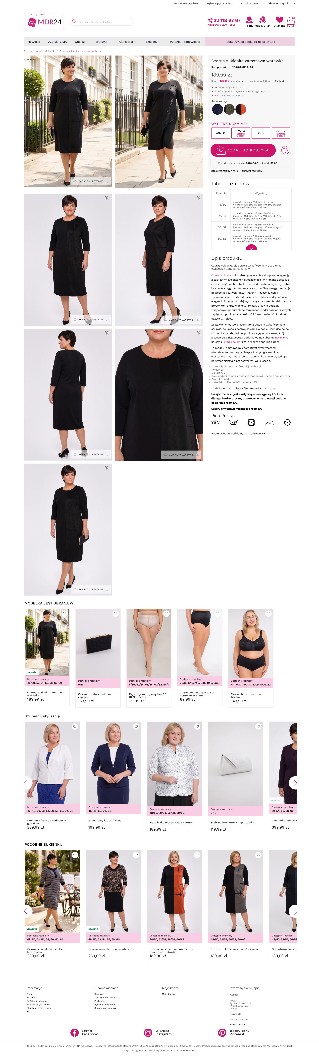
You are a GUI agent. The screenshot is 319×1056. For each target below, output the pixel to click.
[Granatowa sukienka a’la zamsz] (217, 109)
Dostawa (99, 994)
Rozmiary (32, 997)
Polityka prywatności (38, 1004)
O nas (30, 994)
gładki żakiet (232, 341)
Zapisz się (280, 81)
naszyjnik (281, 337)
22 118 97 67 (227, 20)
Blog (29, 1011)
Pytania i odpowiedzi (106, 1004)
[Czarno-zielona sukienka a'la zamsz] (229, 109)
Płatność (99, 1001)
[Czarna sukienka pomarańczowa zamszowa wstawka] (240, 109)
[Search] (74, 21)
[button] (26, 783)
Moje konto (168, 994)
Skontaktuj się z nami (39, 1008)
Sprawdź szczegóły (252, 171)
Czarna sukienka (222, 275)
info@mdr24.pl (237, 1024)
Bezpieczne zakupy (105, 1008)
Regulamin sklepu (37, 1001)
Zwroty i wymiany (104, 997)
